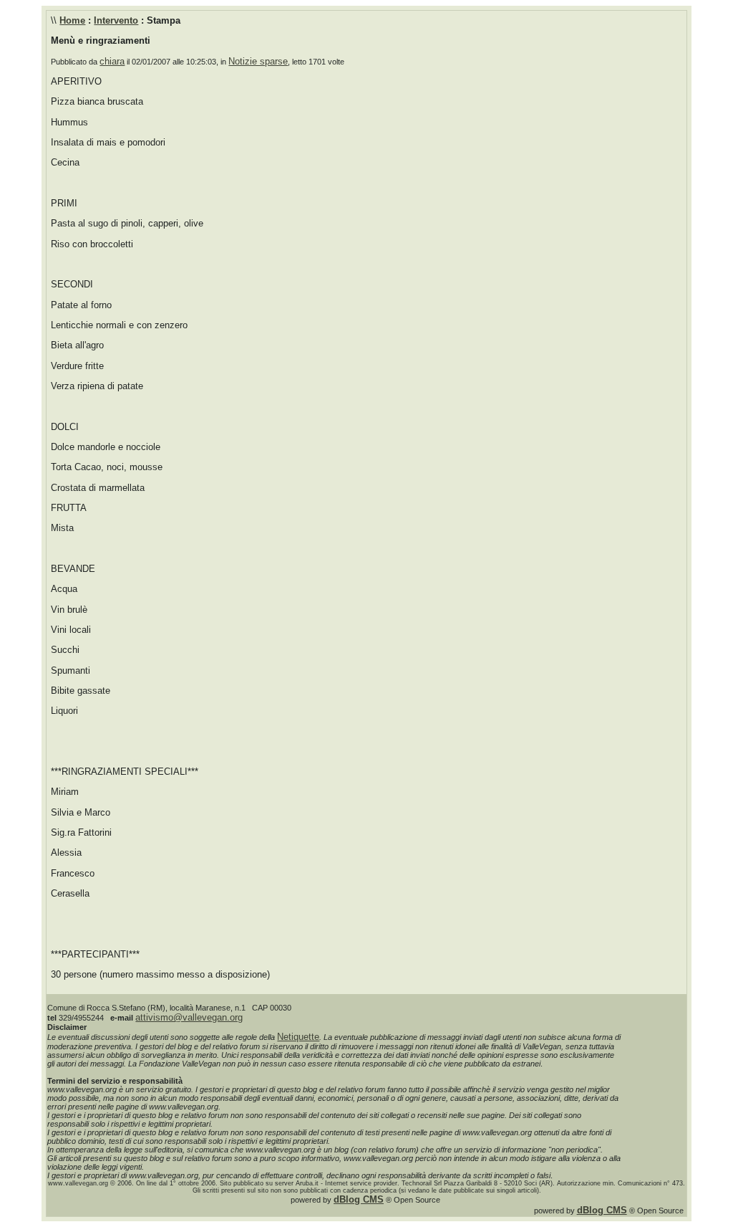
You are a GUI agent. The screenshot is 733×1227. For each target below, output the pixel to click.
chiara (112, 61)
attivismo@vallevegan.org (189, 1017)
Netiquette (298, 1036)
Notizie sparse (258, 61)
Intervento (116, 20)
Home (72, 20)
